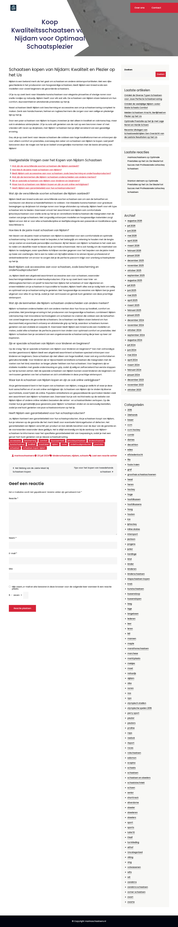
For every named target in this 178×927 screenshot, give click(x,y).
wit (128, 877)
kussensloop (133, 593)
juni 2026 (131, 230)
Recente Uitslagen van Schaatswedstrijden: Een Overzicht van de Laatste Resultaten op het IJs (144, 133)
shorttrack (133, 797)
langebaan (133, 613)
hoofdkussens (134, 504)
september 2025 (136, 275)
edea (130, 449)
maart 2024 (133, 364)
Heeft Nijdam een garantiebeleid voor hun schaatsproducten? (43, 188)
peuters (131, 723)
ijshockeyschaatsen (76, 440)
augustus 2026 (134, 220)
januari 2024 (133, 374)
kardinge (131, 554)
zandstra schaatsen (137, 887)
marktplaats (133, 658)
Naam (13, 537)
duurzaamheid (57, 440)
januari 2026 (133, 255)
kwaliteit (31, 444)
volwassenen (134, 867)
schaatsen (15, 448)
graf (129, 469)
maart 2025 (133, 305)
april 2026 (132, 240)
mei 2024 (132, 354)
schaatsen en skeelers (139, 777)
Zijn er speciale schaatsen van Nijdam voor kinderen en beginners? (46, 180)
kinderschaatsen (96, 440)
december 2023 (135, 379)
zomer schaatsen (136, 892)
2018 (129, 409)
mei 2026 (132, 235)
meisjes (131, 663)
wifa (129, 872)
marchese (132, 653)
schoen (131, 787)
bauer (130, 419)
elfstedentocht (135, 454)
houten (131, 514)
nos (129, 693)
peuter (130, 718)
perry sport (133, 713)
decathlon (132, 444)
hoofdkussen (133, 499)
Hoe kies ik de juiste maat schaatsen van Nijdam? (37, 169)
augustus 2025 (134, 280)
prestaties (98, 444)
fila (128, 459)
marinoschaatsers (24, 455)
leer (129, 623)
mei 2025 (132, 295)
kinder (130, 563)
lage (129, 608)
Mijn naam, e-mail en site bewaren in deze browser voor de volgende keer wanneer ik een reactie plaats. (62, 588)
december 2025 (135, 260)
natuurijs (131, 673)
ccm (129, 424)
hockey (131, 489)
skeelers (131, 817)
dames (130, 439)
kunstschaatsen (17, 444)
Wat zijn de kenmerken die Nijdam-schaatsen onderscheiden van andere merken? (54, 177)
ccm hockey (133, 429)
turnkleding (133, 842)
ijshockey (132, 524)
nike (129, 683)
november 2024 (135, 325)
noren (64, 444)
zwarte (131, 901)
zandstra (132, 882)
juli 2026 (131, 225)
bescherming (30, 440)
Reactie (13, 498)
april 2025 (132, 300)
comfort (43, 440)
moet (130, 668)
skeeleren (132, 812)
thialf (130, 837)
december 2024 (135, 320)
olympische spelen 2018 (139, 708)
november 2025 (135, 265)
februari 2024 (134, 369)
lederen (131, 618)
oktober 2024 (134, 330)
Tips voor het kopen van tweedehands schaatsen (93, 469)
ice (128, 519)
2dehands (132, 414)
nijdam (55, 444)
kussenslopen (134, 598)
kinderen (131, 568)
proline (131, 727)
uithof (130, 847)
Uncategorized (135, 852)
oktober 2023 (134, 389)
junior (130, 549)
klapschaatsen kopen (138, 578)
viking (130, 857)
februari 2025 (134, 310)
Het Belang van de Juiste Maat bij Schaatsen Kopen (31, 470)
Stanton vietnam (136, 180)
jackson (131, 539)
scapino (131, 762)
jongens (131, 544)
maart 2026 (133, 245)
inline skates (133, 529)
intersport (132, 534)
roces (130, 747)
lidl (128, 633)
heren (130, 484)
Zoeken (128, 69)
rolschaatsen (134, 752)
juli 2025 (131, 285)
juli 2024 (131, 344)
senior (130, 792)
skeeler (131, 807)
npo (129, 698)
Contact (156, 7)
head (130, 479)
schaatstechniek (136, 782)
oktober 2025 (134, 270)
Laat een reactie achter (104, 455)
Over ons (139, 7)
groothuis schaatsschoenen (141, 474)
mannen (131, 638)
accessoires (15, 440)
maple (130, 643)
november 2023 (135, 384)
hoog (130, 509)
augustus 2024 (134, 340)
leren (130, 628)
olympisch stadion (136, 703)
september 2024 (136, 335)
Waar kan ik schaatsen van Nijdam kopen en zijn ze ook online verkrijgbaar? (50, 184)
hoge (130, 494)
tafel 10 (131, 832)
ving (129, 862)
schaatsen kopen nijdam (34, 448)
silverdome (133, 802)
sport (130, 822)
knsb (129, 583)
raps (129, 732)
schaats (84, 455)
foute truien (133, 464)
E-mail (13, 553)
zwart (130, 896)
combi (130, 434)
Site (11, 568)
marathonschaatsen (138, 648)
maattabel (44, 444)
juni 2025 (131, 290)
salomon (131, 757)
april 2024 (132, 359)
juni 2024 (131, 349)
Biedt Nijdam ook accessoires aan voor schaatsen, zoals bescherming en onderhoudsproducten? (61, 173)
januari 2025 (133, 315)
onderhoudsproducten (80, 444)
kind (129, 558)
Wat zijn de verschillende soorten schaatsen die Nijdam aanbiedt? (45, 166)
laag (129, 603)
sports (130, 827)
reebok (131, 737)
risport (130, 742)
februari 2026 (134, 250)
